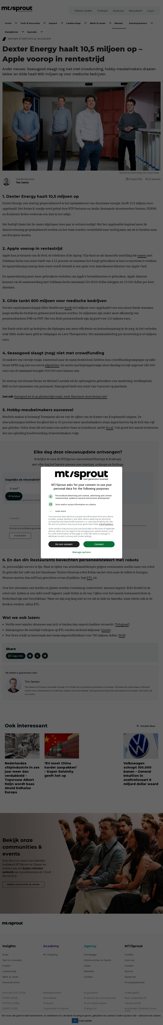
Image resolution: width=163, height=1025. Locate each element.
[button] (81, 511)
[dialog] (81, 512)
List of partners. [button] (106, 524)
